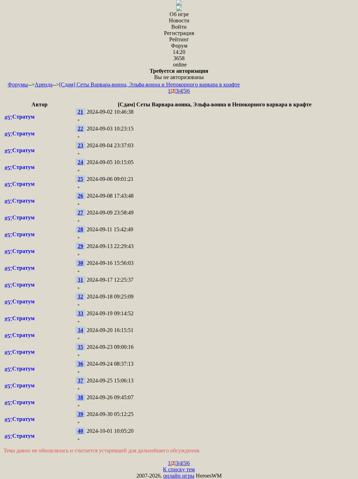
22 (80, 129)
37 (80, 380)
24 (80, 162)
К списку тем (179, 469)
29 (80, 246)
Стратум (23, 117)
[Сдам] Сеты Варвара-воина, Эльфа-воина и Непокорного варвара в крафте (149, 84)
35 (80, 347)
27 (80, 213)
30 (80, 263)
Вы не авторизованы (179, 74)
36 (80, 364)
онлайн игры (178, 476)
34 (80, 330)
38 (80, 397)
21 (80, 112)
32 (80, 297)
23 (80, 145)
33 (80, 313)
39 (80, 414)
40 (80, 431)
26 (80, 196)
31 (80, 280)
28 (80, 229)
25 (80, 179)
